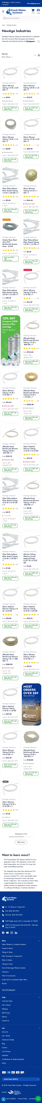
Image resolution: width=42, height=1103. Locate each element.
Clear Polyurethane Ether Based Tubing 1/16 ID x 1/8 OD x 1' (10, 557)
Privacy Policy (22, 1099)
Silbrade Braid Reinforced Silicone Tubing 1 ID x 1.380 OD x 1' (10, 657)
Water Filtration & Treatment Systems (14, 944)
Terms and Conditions (9, 1099)
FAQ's (4, 1063)
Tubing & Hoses (7, 964)
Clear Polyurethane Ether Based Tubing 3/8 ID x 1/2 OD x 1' (10, 292)
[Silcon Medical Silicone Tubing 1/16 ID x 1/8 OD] (10, 693)
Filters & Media (7, 960)
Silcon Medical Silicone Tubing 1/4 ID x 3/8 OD (10, 608)
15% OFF (8, 318)
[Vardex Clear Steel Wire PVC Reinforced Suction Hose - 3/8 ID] (10, 227)
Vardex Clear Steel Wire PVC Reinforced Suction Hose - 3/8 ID (9, 243)
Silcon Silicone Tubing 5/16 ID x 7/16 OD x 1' (30, 292)
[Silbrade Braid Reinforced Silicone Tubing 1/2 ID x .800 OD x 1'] (31, 325)
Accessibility (33, 1099)
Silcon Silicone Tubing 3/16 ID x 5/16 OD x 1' (9, 804)
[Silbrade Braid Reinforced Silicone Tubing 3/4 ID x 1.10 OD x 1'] (31, 377)
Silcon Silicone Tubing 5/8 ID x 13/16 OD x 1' (8, 752)
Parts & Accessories (8, 976)
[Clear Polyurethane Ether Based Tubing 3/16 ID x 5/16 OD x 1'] (10, 485)
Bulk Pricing (6, 1013)
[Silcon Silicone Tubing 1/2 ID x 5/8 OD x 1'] (31, 124)
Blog (3, 1044)
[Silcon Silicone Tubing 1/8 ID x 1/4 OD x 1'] (10, 124)
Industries (5, 1055)
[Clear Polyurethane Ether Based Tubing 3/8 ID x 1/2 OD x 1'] (10, 277)
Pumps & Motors (7, 948)
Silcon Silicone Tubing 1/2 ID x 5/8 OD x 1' (31, 139)
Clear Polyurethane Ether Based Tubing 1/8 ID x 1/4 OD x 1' (31, 242)
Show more (21, 842)
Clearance (5, 972)
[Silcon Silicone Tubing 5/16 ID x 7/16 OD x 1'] (31, 277)
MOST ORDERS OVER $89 (30, 689)
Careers (4, 1047)
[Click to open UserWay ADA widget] (3, 1099)
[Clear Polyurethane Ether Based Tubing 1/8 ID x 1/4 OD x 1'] (31, 227)
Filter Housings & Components (12, 956)
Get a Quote (6, 1005)
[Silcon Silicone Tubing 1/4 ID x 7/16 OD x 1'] (10, 377)
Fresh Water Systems (15, 1085)
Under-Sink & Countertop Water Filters (14, 980)
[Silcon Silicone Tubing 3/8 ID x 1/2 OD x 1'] (31, 72)
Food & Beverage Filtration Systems (13, 968)
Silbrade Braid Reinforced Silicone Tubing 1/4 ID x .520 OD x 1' (31, 501)
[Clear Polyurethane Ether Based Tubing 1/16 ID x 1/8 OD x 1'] (10, 541)
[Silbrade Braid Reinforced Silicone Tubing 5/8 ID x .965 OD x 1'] (31, 737)
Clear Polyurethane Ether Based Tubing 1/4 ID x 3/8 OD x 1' (10, 190)
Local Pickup (6, 1051)
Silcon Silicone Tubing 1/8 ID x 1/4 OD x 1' (10, 139)
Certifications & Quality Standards (13, 1059)
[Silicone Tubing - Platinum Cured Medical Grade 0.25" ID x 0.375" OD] (31, 541)
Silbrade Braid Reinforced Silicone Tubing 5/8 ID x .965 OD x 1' (31, 753)
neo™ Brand (6, 1036)
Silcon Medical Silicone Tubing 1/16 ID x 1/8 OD (9, 708)
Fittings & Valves (7, 952)
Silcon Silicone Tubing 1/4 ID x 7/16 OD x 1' (8, 392)
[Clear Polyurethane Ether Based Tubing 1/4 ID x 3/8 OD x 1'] (10, 175)
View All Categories (8, 990)
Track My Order (7, 1001)
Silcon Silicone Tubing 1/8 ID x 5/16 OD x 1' (29, 656)
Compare (30, 41)
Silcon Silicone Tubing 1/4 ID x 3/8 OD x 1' (10, 87)
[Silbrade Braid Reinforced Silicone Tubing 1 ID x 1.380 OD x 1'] (10, 641)
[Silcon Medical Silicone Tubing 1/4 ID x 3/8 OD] (10, 593)
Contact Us (5, 1021)
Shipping (5, 1009)
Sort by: (5, 54)
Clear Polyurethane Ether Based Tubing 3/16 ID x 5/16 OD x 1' (10, 501)
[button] (32, 11)
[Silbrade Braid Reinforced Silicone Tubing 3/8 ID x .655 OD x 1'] (10, 433)
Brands (4, 983)
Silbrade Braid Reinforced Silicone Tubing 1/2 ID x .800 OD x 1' (31, 341)
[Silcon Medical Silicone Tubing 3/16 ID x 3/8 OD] (31, 593)
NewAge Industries (11, 25)
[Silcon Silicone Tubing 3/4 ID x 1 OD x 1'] (31, 175)
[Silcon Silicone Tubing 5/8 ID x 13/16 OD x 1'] (10, 737)
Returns (4, 1017)
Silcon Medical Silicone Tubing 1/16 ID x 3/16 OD (30, 448)
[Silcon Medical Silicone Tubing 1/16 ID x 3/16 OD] (31, 433)
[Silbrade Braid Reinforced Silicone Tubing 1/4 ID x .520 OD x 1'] (31, 485)
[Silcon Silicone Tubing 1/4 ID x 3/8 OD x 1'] (10, 72)
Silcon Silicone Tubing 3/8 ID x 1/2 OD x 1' (31, 87)
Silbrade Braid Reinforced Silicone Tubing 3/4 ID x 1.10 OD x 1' (31, 393)
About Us (5, 1032)
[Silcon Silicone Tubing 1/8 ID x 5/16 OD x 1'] (31, 641)
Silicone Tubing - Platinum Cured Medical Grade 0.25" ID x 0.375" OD (30, 558)
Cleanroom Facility (8, 1040)
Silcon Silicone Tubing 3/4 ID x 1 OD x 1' (30, 190)
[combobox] (21, 18)
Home (3, 25)
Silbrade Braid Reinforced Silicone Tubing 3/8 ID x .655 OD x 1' (10, 449)
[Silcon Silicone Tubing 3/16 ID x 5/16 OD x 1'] (10, 789)
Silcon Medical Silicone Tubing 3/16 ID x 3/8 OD (30, 608)
